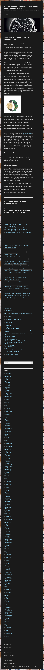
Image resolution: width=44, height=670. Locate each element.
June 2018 (7, 473)
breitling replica (27, 245)
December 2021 (8, 410)
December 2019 (8, 446)
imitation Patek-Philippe (10, 261)
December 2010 (8, 610)
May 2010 (7, 621)
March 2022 (8, 405)
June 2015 (7, 528)
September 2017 (8, 487)
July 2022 (7, 399)
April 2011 (7, 604)
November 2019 (8, 448)
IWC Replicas (8, 325)
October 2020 (8, 431)
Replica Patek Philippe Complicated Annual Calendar (16, 286)
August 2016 (8, 507)
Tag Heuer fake (18, 297)
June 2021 (7, 419)
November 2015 (8, 521)
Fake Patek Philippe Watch (20, 252)
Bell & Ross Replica (9, 308)
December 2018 (8, 464)
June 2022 (7, 400)
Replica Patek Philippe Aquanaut (12, 279)
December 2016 (8, 501)
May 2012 (7, 584)
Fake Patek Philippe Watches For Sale (13, 256)
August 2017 (8, 489)
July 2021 (7, 417)
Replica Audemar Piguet (10, 337)
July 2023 (7, 381)
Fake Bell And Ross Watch (10, 314)
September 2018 (8, 469)
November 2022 (8, 393)
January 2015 (8, 536)
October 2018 (8, 467)
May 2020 (7, 438)
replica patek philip (22, 272)
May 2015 (7, 530)
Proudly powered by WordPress (33, 666)
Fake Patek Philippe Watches (11, 254)
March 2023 (7, 387)
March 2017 (7, 496)
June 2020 (7, 437)
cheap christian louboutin (10, 247)
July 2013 (7, 563)
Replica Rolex (18, 293)
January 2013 (8, 572)
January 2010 (8, 627)
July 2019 (7, 454)
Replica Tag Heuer (9, 343)
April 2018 (7, 476)
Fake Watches (25, 259)
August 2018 (8, 470)
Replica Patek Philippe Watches (25, 290)
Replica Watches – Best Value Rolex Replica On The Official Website (21, 7)
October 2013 (8, 559)
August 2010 (8, 616)
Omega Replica (8, 327)
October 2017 (8, 486)
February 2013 (8, 571)
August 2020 (8, 434)
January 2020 (8, 444)
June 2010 (7, 619)
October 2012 (8, 577)
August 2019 (8, 452)
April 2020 (7, 440)
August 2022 (8, 397)
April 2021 (7, 422)
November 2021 (8, 411)
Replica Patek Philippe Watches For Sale (13, 342)
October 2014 (8, 540)
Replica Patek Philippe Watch (11, 290)
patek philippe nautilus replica (23, 265)
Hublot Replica (8, 322)
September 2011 (8, 597)
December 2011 (8, 592)
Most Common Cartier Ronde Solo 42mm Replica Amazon (17, 227)
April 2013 (7, 568)
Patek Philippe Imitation (10, 265)
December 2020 (8, 428)
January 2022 (8, 408)
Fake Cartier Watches (9, 317)
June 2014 (7, 546)
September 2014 (8, 542)
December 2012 (8, 574)
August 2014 (8, 543)
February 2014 (8, 552)
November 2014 (8, 539)
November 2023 (8, 375)
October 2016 (8, 504)
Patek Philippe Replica (9, 268)
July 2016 (7, 508)
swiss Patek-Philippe (9, 297)
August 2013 (8, 562)
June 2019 (7, 455)
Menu (6, 14)
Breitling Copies (18, 245)
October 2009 (8, 631)
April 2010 (7, 622)
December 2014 (8, 537)
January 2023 (8, 390)
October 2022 (8, 394)
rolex (6, 348)
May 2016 (7, 511)
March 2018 (7, 478)
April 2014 (7, 549)
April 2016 (7, 513)
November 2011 (8, 593)
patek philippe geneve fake (20, 263)
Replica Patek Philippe (19, 274)
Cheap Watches (25, 249)
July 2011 (7, 600)
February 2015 (8, 534)
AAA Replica (7, 243)
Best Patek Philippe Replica (17, 243)
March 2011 (7, 606)
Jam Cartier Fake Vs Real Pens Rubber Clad (14, 230)
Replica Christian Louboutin (11, 272)
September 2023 (8, 378)
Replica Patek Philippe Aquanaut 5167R (13, 281)
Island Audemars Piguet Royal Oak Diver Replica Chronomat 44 (18, 232)
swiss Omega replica (26, 295)
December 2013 (8, 555)
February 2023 (8, 388)
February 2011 (8, 607)
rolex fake (19, 295)
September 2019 (8, 451)
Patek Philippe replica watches (11, 270)
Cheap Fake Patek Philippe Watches (12, 249)
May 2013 (7, 566)
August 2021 (8, 416)
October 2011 (8, 595)
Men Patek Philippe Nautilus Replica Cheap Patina (16, 229)
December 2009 (8, 628)
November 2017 (8, 484)
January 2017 (8, 499)
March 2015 (7, 533)
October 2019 (8, 449)
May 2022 (7, 402)
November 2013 (8, 557)
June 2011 (7, 601)
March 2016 (7, 514)
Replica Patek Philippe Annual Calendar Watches (15, 277)
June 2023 (7, 382)
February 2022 (8, 406)
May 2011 (7, 603)
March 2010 (7, 624)
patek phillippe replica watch (25, 270)
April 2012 (7, 586)
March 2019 (7, 460)
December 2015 (8, 519)
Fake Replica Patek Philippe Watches (13, 259)
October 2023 (8, 376)
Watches (24, 297)
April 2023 (7, 385)
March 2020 (8, 441)
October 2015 (8, 522)
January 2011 (8, 609)
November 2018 (8, 466)
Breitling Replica (8, 310)
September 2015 (8, 524)
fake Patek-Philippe (9, 252)
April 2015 (7, 531)
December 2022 (8, 391)
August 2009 (8, 635)
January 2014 (8, 554)
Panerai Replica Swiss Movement (12, 328)
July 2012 (7, 581)
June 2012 (7, 583)
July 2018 (7, 472)
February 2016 (8, 516)
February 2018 (8, 479)
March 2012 (7, 587)
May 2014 (7, 548)
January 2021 (8, 426)
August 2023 (8, 379)
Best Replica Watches (9, 245)
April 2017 (7, 495)
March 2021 (7, 423)
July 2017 (7, 490)
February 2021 (8, 425)
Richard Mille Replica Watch (11, 346)
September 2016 (8, 505)
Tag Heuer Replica (9, 352)
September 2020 (8, 432)
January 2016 (8, 517)
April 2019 (7, 458)
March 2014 (7, 551)
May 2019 (7, 457)
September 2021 (8, 414)
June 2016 (7, 510)
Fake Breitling (8, 316)
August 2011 (7, 598)
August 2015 (8, 525)
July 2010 (7, 618)
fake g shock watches (27, 133)
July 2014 (7, 545)
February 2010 (8, 625)
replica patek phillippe (9, 293)
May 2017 (7, 493)
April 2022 (7, 403)
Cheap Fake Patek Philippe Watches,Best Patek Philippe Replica (18, 313)
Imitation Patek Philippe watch (23, 261)
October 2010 (8, 613)
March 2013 (7, 569)
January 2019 (8, 463)
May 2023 (7, 384)
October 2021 (8, 413)
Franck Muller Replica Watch (11, 321)
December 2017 (8, 482)
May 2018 (7, 475)
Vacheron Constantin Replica (11, 354)
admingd (7, 192)
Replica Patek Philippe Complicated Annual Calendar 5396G (17, 288)
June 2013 (7, 565)
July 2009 (7, 636)
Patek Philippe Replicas (21, 268)
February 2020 (8, 443)
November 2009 (8, 630)
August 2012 (8, 580)
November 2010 (8, 612)
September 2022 (8, 396)
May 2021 (7, 420)
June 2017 (7, 492)
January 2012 (8, 590)
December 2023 (8, 373)
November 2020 (8, 429)
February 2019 (8, 461)
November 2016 (8, 502)
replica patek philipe (9, 274)
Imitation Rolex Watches (21, 192)
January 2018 (8, 481)
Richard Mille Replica (9, 345)
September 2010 (8, 615)
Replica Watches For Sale (10, 295)
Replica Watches (26, 293)
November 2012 (8, 575)
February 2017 (8, 498)
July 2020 (7, 435)
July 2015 (7, 527)
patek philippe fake (9, 263)
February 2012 (8, 589)
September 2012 (8, 578)
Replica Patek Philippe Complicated (12, 284)
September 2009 (9, 633)
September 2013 (8, 560)
